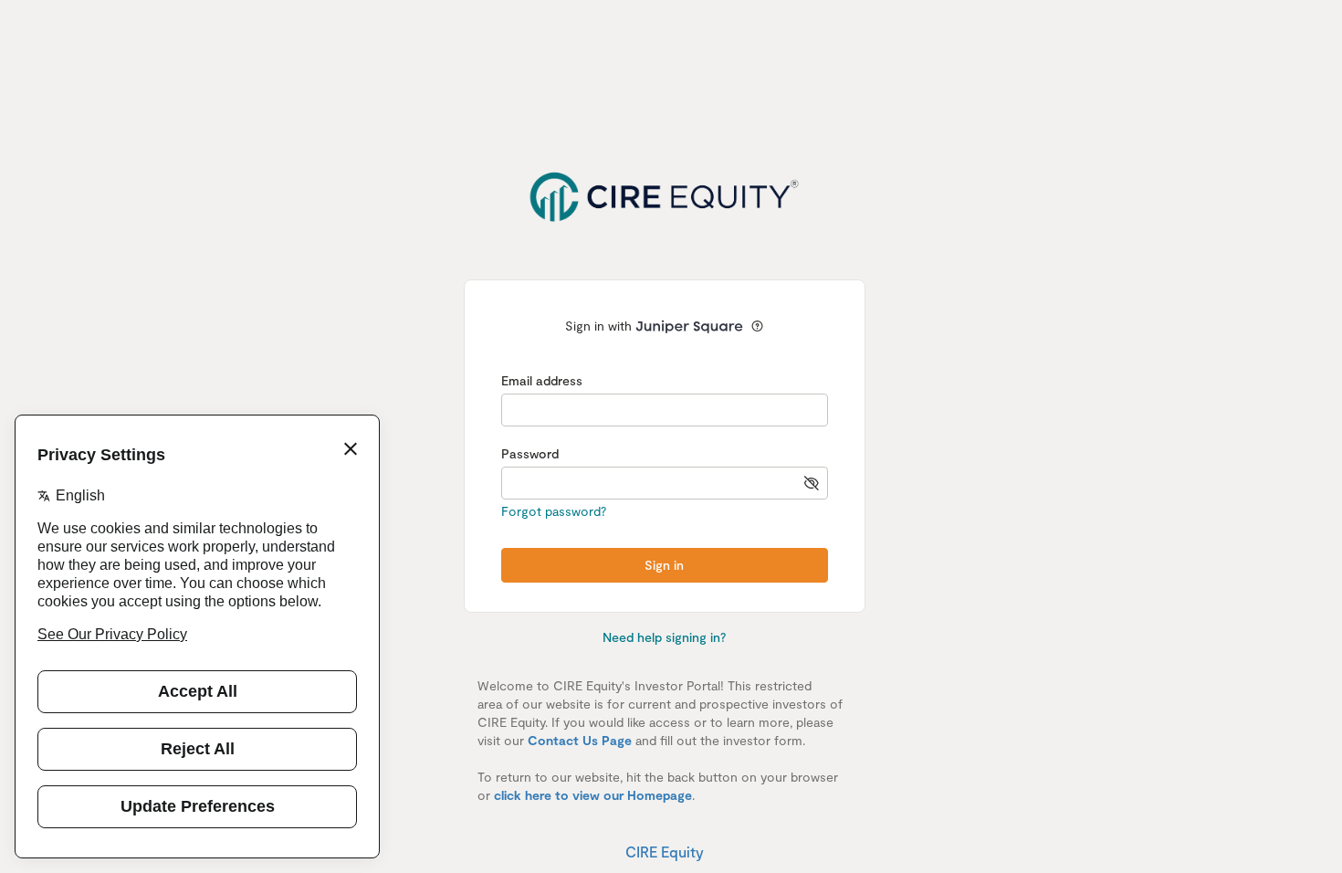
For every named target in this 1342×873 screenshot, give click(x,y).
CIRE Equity (664, 851)
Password (530, 453)
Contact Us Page (580, 740)
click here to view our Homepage (593, 795)
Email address (541, 380)
